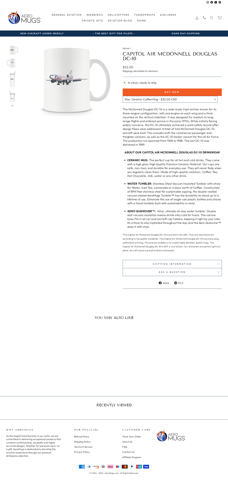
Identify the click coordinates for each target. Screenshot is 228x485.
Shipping (127, 71)
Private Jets (92, 20)
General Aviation (67, 14)
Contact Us (128, 451)
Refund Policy (81, 436)
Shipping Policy (82, 441)
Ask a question (172, 272)
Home (141, 20)
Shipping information (172, 264)
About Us (127, 441)
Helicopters (118, 14)
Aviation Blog (120, 20)
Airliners (168, 14)
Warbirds (95, 14)
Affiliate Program (131, 457)
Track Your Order (131, 436)
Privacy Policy (82, 451)
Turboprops (144, 14)
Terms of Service (83, 446)
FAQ (124, 446)
